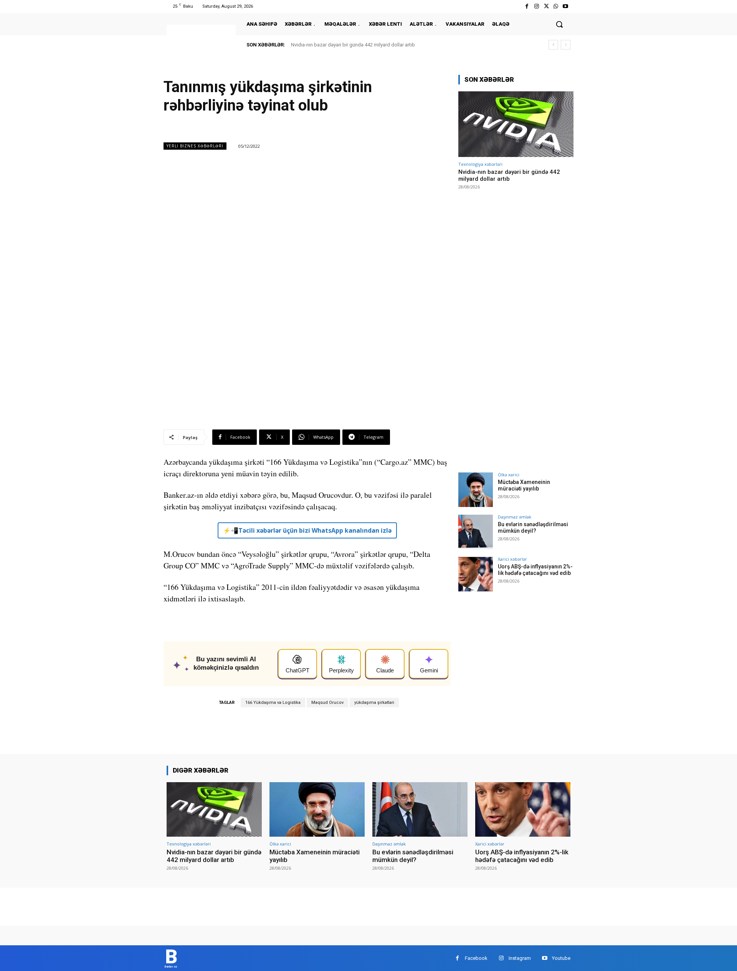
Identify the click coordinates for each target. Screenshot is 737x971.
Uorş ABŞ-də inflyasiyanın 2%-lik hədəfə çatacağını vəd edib (535, 569)
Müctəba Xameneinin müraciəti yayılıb (524, 485)
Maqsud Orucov (327, 702)
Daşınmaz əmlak (514, 517)
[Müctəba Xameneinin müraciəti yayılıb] (475, 489)
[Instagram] (536, 6)
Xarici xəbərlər (512, 559)
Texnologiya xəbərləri (480, 164)
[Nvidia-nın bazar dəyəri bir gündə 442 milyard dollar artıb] (515, 124)
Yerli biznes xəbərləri (195, 146)
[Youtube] (565, 6)
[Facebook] (527, 6)
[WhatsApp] (556, 6)
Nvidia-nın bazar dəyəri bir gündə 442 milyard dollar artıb (353, 45)
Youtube (561, 958)
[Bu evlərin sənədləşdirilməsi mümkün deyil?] (475, 532)
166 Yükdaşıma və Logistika (273, 702)
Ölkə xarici (508, 474)
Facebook (476, 958)
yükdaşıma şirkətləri (374, 702)
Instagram (520, 958)
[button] (559, 24)
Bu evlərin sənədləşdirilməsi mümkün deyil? (533, 527)
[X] (546, 6)
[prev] (553, 45)
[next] (565, 45)
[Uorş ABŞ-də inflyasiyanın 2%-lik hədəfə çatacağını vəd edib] (475, 574)
